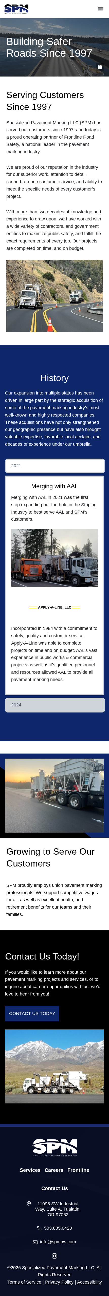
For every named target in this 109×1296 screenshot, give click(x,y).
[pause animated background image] (100, 67)
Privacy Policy (59, 1282)
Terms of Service (24, 1282)
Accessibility (89, 1282)
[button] (55, 466)
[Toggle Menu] (101, 9)
